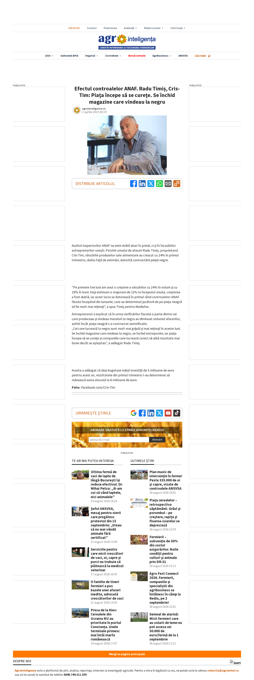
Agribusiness (160, 55)
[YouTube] (168, 413)
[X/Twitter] (159, 413)
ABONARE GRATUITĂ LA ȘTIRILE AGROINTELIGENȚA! (127, 430)
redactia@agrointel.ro (223, 670)
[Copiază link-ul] (176, 183)
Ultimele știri (142, 460)
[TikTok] (176, 413)
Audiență (129, 28)
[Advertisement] (127, 12)
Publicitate (110, 28)
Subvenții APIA (69, 55)
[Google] (133, 413)
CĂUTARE (200, 55)
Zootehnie (111, 55)
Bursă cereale (136, 55)
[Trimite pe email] (168, 183)
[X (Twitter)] (150, 183)
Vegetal (90, 55)
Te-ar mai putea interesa (93, 460)
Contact (92, 28)
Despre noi (22, 661)
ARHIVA (183, 55)
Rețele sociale (152, 28)
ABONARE (74, 28)
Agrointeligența (25, 670)
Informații (177, 28)
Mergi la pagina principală (127, 654)
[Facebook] (133, 183)
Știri (47, 55)
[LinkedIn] (142, 183)
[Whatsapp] (159, 183)
